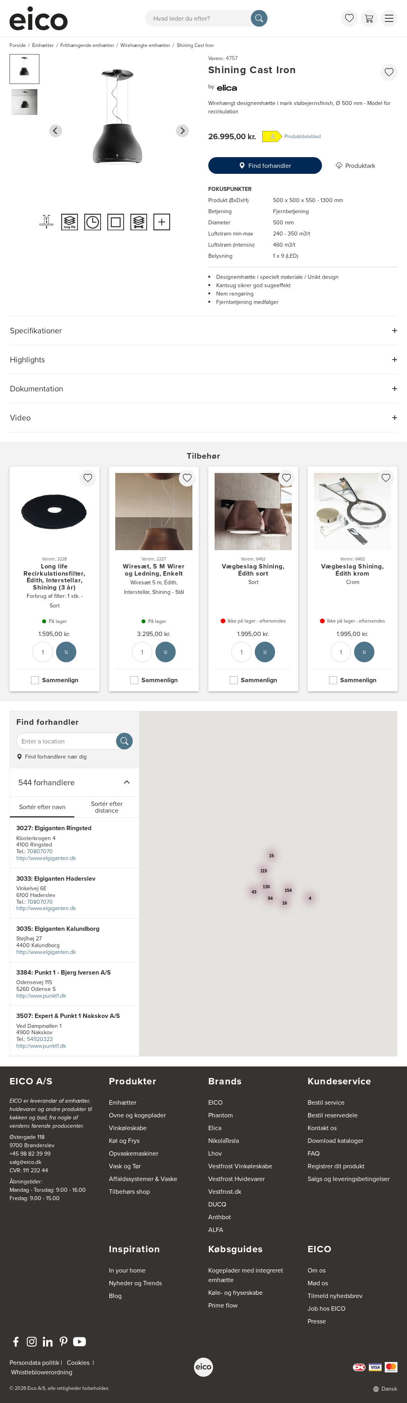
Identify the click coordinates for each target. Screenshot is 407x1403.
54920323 (40, 1039)
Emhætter (122, 1102)
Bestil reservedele (333, 1115)
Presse (317, 1321)
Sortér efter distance (106, 807)
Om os (317, 1270)
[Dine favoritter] (349, 18)
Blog (115, 1295)
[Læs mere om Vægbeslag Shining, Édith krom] (352, 579)
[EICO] (203, 1367)
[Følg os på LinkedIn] (47, 1341)
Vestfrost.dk (224, 1191)
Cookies (78, 1362)
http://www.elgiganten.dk (46, 858)
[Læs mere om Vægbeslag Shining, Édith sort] (253, 579)
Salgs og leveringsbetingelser (349, 1178)
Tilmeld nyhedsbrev (335, 1295)
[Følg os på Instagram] (31, 1341)
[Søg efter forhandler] (124, 741)
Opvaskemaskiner (133, 1153)
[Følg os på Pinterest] (63, 1341)
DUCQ (217, 1204)
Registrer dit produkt (336, 1166)
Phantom (220, 1115)
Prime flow (223, 1305)
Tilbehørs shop (129, 1191)
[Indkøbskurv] (369, 18)
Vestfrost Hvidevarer (236, 1178)
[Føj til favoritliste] (389, 72)
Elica (214, 1127)
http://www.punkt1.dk (41, 996)
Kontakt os (322, 1127)
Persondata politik (34, 1362)
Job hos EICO (326, 1308)
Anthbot (219, 1216)
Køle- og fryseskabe (235, 1292)
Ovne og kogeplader (137, 1115)
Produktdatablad (303, 136)
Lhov (215, 1153)
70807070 (40, 851)
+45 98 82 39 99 (30, 1154)
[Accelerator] (42, 18)
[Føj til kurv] (66, 652)
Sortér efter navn (42, 806)
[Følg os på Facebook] (16, 1341)
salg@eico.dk (25, 1162)
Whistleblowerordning (41, 1372)
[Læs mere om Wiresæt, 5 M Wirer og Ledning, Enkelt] (154, 579)
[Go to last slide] (55, 131)
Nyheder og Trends (135, 1282)
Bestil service (326, 1102)
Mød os (318, 1282)
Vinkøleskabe (128, 1127)
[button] (24, 69)
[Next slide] (182, 131)
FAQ (314, 1153)
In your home (127, 1270)
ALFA (215, 1229)
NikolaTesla (223, 1140)
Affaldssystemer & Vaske (143, 1178)
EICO (215, 1102)
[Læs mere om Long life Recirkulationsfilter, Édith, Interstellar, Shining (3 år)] (54, 579)
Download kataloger (335, 1140)
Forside (18, 45)
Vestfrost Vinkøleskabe (240, 1166)
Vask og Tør (125, 1166)
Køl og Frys (124, 1140)
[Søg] (259, 18)
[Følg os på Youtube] (79, 1341)
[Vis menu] (389, 18)
